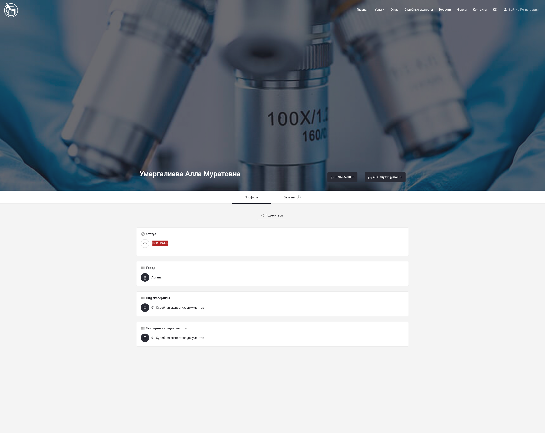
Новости (445, 9)
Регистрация (529, 9)
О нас (394, 9)
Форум (462, 9)
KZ (495, 9)
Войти (513, 9)
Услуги (379, 9)
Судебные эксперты (419, 9)
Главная (362, 9)
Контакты (480, 9)
